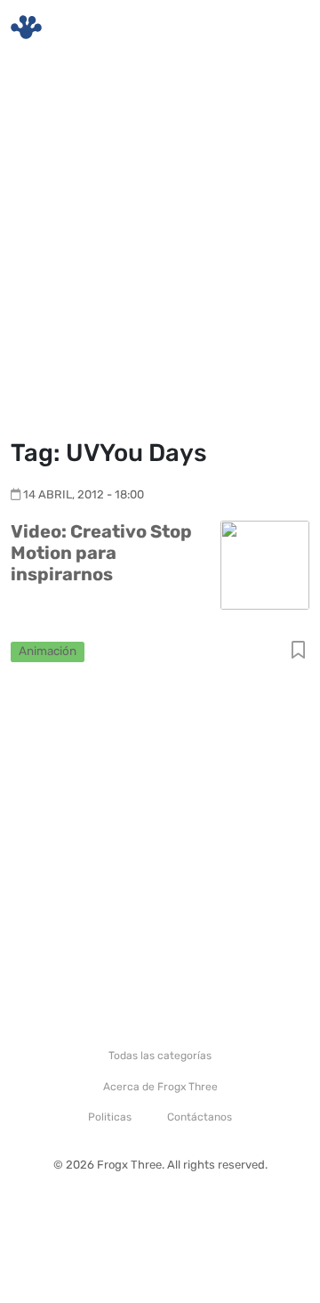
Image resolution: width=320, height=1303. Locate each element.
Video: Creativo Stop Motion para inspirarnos (101, 553)
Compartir (298, 651)
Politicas (110, 1117)
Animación (47, 650)
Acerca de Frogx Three (160, 1086)
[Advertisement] (160, 249)
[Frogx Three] (26, 27)
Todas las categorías (160, 1055)
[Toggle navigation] (285, 28)
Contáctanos (199, 1117)
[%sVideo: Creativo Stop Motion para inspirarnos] (264, 564)
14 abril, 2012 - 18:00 (83, 494)
